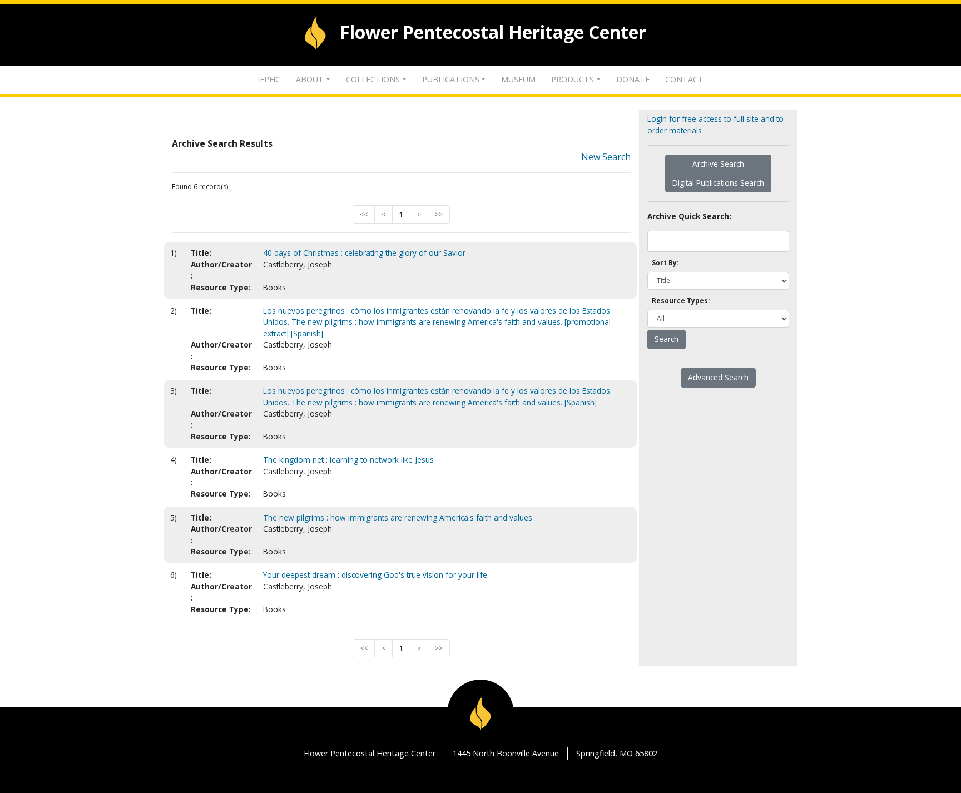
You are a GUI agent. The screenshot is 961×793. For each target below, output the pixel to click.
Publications (450, 79)
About (310, 79)
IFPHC (268, 79)
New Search (606, 157)
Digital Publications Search (718, 182)
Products (572, 79)
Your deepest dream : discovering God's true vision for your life (375, 574)
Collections (373, 79)
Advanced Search (718, 377)
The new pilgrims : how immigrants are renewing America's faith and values (397, 517)
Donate (633, 79)
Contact (684, 79)
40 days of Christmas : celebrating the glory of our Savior (364, 252)
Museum (518, 79)
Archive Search (718, 163)
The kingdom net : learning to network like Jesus (348, 459)
